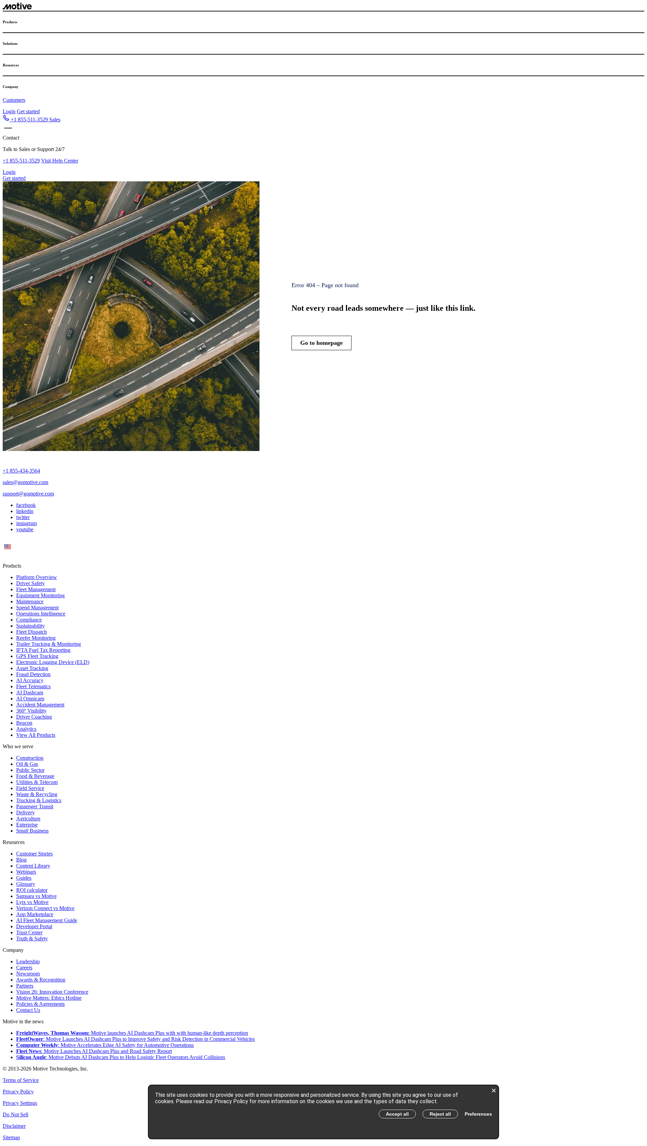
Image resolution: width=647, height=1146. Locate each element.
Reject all (440, 1114)
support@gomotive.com (28, 493)
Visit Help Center (59, 160)
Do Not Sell (15, 1114)
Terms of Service (21, 1080)
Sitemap (11, 1137)
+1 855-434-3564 (21, 471)
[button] (31, 119)
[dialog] (323, 1112)
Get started (28, 111)
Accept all (397, 1114)
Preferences (478, 1114)
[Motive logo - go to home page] (17, 7)
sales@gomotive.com (25, 482)
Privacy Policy (18, 1091)
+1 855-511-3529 (21, 160)
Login (9, 111)
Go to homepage (321, 342)
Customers (14, 100)
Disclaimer (14, 1126)
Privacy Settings (20, 1103)
